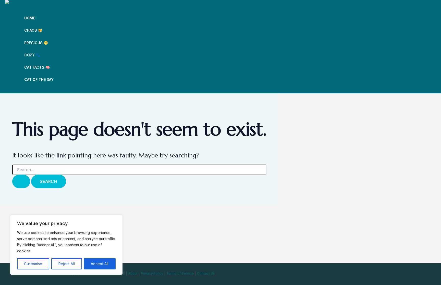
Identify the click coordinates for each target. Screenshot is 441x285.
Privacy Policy (152, 273)
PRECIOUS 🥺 (36, 43)
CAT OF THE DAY (39, 79)
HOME (29, 18)
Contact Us (206, 273)
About (133, 273)
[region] (66, 245)
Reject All (66, 264)
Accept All (100, 264)
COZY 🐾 (32, 55)
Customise (33, 264)
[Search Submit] (21, 181)
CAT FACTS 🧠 (37, 67)
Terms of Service (180, 273)
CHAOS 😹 (33, 30)
